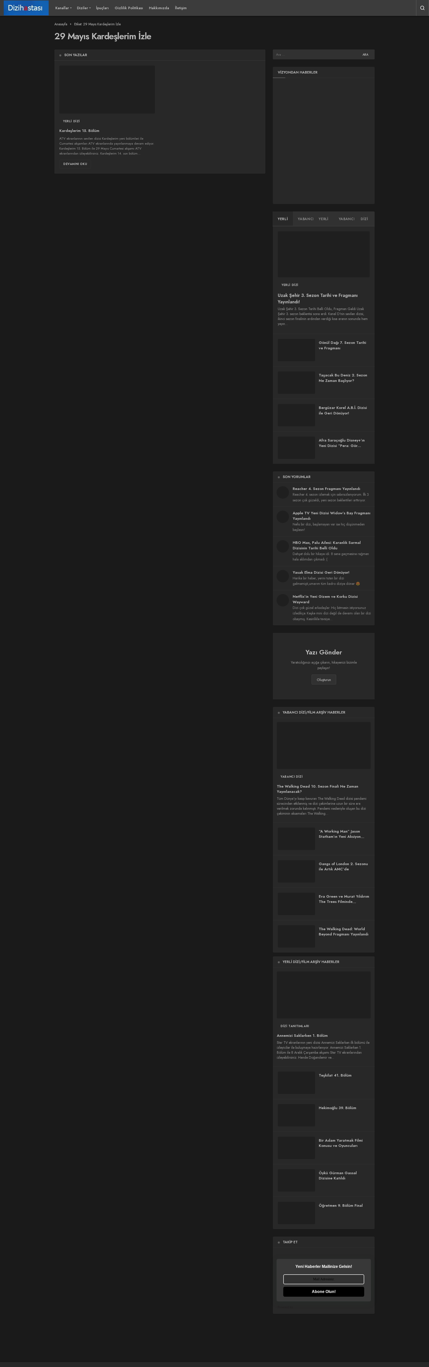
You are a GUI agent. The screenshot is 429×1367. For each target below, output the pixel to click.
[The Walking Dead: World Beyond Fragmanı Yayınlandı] (296, 936)
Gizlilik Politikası (129, 8)
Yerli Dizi (71, 121)
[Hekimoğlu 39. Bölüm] (296, 1115)
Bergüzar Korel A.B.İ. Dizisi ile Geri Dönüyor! (343, 410)
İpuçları (102, 8)
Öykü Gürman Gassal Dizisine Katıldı (338, 1175)
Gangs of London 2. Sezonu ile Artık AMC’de (343, 866)
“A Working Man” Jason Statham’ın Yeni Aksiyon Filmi (340, 837)
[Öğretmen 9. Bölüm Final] (296, 1213)
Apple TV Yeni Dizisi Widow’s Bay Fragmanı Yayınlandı (331, 515)
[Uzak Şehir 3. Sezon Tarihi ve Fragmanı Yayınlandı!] (324, 254)
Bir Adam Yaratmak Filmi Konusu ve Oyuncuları (341, 1143)
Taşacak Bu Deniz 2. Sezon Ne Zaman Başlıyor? (343, 377)
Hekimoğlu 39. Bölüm (337, 1108)
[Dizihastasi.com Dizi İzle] (26, 7)
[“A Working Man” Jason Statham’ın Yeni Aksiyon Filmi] (296, 839)
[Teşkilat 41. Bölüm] (296, 1083)
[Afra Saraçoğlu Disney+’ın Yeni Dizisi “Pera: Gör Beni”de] (296, 448)
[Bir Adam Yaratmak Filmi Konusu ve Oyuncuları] (296, 1148)
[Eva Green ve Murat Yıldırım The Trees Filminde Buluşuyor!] (296, 904)
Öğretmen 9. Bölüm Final (341, 1205)
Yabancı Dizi (292, 776)
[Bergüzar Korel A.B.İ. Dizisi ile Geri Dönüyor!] (296, 415)
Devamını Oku (75, 164)
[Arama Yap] (422, 7)
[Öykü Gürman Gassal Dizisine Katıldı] (296, 1180)
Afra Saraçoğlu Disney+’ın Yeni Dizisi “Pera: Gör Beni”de (342, 446)
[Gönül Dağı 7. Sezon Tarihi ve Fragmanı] (296, 350)
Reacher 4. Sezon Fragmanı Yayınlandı (326, 488)
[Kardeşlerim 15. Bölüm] (107, 90)
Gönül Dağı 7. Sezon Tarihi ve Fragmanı (342, 345)
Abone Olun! (324, 1291)
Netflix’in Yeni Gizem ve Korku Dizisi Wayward (325, 599)
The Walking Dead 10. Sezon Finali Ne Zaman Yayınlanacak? (317, 789)
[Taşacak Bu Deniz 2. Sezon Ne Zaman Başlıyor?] (296, 382)
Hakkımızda (159, 8)
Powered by (285, 1307)
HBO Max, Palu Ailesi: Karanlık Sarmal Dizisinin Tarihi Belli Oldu (327, 545)
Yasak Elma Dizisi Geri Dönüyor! (321, 572)
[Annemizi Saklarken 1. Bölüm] (324, 994)
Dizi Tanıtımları (295, 1026)
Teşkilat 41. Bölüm (335, 1075)
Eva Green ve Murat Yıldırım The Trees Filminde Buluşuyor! (344, 902)
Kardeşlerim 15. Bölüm (79, 131)
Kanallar (62, 8)
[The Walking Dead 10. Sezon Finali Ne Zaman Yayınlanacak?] (324, 745)
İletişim (181, 8)
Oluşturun (324, 680)
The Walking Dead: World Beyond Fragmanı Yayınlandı (343, 931)
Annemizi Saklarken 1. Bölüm (302, 1036)
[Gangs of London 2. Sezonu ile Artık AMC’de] (296, 871)
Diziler (82, 8)
